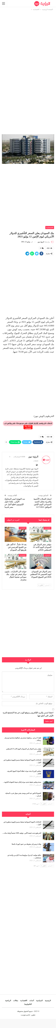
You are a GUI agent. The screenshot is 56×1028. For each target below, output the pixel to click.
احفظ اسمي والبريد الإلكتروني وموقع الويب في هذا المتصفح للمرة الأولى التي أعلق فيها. (28, 714)
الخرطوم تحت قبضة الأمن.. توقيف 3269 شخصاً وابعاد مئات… (21, 833)
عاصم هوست (25, 1015)
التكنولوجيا (28, 1004)
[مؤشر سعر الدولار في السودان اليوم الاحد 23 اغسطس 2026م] (40, 534)
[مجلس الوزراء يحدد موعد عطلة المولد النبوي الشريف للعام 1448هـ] (48, 774)
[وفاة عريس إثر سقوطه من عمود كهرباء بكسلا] (48, 847)
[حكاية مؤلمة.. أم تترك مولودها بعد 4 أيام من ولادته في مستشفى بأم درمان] (48, 858)
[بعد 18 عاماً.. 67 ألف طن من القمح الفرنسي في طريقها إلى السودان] (15, 534)
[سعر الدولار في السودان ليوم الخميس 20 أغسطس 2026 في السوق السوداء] (40, 561)
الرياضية (8, 1000)
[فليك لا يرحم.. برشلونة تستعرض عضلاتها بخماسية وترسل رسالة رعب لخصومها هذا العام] (48, 741)
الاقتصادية (49, 227)
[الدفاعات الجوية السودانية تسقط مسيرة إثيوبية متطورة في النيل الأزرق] (48, 763)
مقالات (15, 1000)
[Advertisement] (28, 39)
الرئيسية (48, 1000)
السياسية (39, 1000)
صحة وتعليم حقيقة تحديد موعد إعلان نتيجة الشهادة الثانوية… (22, 782)
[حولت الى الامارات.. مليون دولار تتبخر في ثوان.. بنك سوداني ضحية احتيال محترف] (15, 561)
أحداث (31, 1000)
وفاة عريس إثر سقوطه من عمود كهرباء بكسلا (26, 844)
